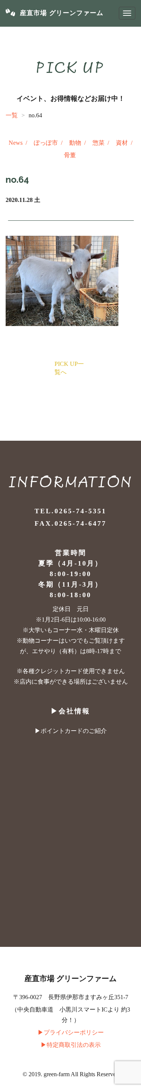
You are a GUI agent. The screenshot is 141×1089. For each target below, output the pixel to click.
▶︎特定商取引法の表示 (71, 1045)
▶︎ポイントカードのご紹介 (71, 731)
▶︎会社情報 (70, 711)
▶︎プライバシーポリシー (71, 1032)
